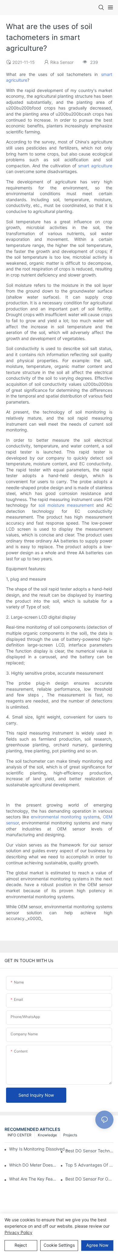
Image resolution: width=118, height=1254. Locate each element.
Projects (70, 1135)
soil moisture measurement (66, 505)
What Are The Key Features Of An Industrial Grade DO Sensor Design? (33, 1178)
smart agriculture (95, 165)
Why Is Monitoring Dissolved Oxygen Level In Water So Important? (40, 1148)
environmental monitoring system (64, 816)
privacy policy (18, 1232)
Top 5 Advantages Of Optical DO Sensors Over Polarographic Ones (89, 1164)
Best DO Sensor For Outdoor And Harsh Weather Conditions (89, 1178)
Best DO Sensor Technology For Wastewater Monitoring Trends (89, 1150)
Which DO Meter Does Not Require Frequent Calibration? (33, 1164)
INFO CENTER (19, 1135)
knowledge (47, 1135)
